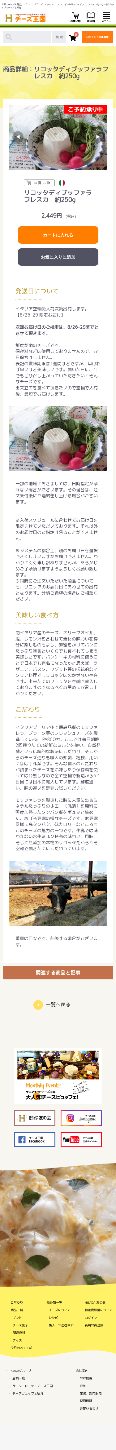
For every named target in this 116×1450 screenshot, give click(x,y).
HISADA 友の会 (95, 1302)
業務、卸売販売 (90, 1393)
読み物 (91, 21)
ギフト (17, 1317)
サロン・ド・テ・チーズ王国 (32, 1386)
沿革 (83, 1386)
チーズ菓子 (20, 1325)
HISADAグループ (19, 1370)
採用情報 (86, 1401)
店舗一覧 (18, 1378)
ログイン (91, 1317)
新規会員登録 (94, 1325)
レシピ (53, 1317)
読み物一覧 (54, 1302)
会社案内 (82, 1370)
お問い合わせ (89, 1408)
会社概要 (86, 1378)
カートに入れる (58, 235)
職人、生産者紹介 (61, 1325)
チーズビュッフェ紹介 (27, 1393)
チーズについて (60, 1310)
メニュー (106, 21)
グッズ (17, 1340)
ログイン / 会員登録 (97, 37)
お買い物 (75, 21)
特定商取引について (99, 1310)
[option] (58, 137)
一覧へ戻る (58, 1004)
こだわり (17, 1302)
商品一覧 (17, 1310)
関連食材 (19, 1332)
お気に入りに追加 (58, 257)
